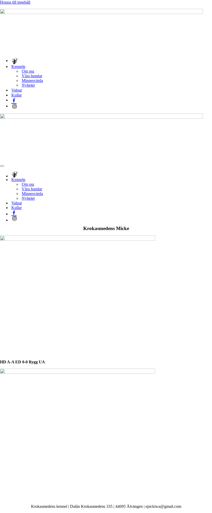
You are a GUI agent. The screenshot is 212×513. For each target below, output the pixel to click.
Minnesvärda (32, 80)
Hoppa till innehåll (15, 2)
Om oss (28, 71)
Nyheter (28, 85)
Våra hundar (32, 76)
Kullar (16, 95)
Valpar (16, 90)
